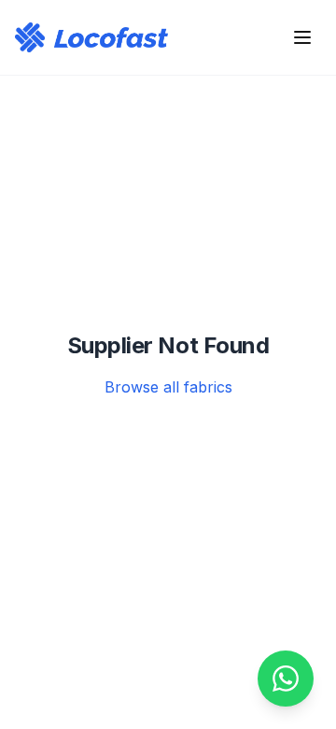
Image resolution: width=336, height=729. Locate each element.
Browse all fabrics (168, 387)
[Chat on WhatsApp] (286, 678)
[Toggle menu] (302, 37)
